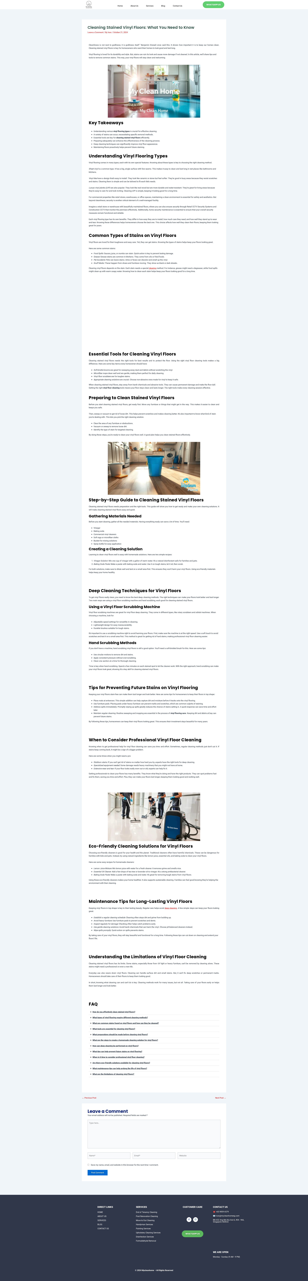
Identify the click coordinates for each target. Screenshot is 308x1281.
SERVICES (101, 1220)
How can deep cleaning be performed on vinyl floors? (116, 1045)
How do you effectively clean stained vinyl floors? (114, 1011)
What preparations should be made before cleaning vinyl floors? (120, 1034)
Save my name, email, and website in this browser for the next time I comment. (124, 1165)
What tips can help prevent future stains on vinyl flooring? (117, 1051)
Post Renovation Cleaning (147, 1216)
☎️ (214, 1212)
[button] (154, 1012)
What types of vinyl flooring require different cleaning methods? (120, 1017)
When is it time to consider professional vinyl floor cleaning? (118, 1057)
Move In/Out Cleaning (145, 1220)
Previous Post (89, 1098)
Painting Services (143, 1228)
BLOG (99, 1224)
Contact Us (177, 5)
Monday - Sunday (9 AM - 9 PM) (226, 1257)
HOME (100, 1212)
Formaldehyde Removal (146, 1241)
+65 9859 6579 (222, 1212)
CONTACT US (103, 1228)
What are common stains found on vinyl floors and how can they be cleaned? (126, 1023)
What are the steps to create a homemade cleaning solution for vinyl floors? (125, 1040)
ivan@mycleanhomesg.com (227, 1216)
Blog (163, 5)
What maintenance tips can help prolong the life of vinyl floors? (120, 1068)
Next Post (220, 1098)
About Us (134, 5)
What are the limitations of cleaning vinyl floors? (113, 1074)
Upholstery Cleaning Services (148, 1233)
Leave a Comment (95, 32)
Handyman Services (144, 1224)
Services (149, 5)
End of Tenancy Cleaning (146, 1212)
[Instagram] (195, 1219)
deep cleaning (171, 908)
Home (120, 5)
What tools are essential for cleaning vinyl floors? (114, 1028)
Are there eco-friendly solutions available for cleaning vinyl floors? (121, 1062)
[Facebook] (189, 1219)
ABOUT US (101, 1216)
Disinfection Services (145, 1237)
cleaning (152, 268)
